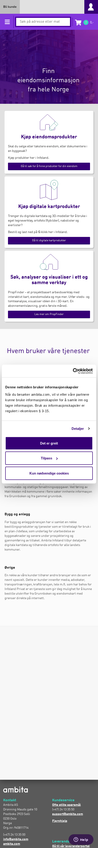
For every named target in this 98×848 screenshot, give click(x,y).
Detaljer (78, 429)
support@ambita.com (67, 814)
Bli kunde (10, 6)
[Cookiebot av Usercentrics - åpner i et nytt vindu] (73, 371)
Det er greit (49, 443)
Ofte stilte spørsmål (66, 805)
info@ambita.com (15, 839)
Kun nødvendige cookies (49, 473)
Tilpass (46, 458)
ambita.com (11, 843)
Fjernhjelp (59, 821)
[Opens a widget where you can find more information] (80, 840)
